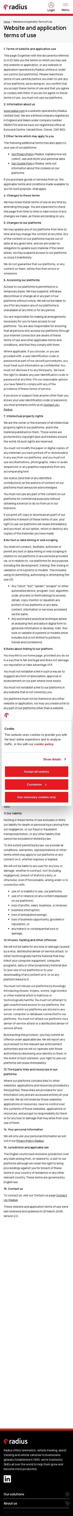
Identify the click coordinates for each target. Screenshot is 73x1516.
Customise (34, 784)
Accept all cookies (36, 771)
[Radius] (15, 7)
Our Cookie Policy (22, 163)
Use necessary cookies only (36, 797)
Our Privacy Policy (22, 154)
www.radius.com (14, 111)
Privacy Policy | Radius (30, 1141)
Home (7, 21)
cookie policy (44, 744)
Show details (52, 759)
